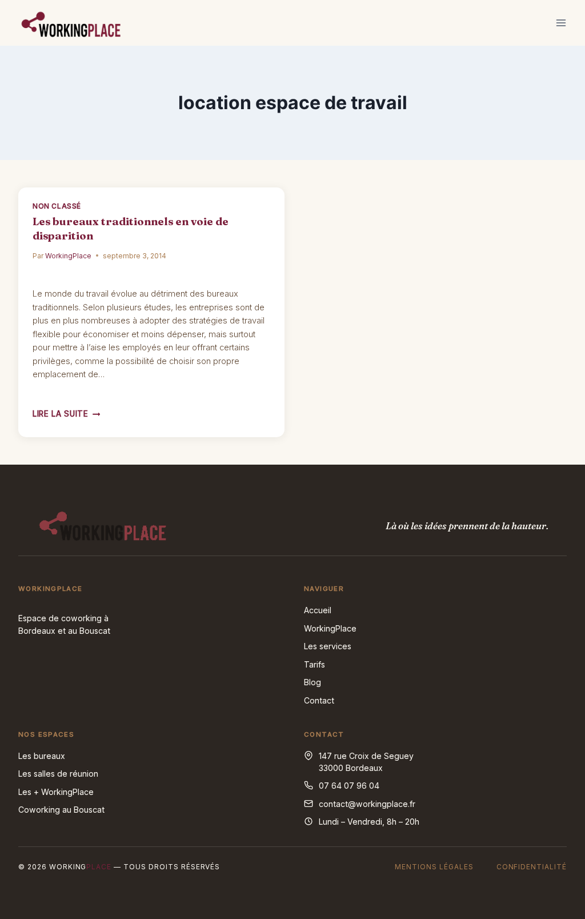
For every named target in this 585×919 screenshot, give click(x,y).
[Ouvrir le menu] (560, 22)
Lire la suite (66, 413)
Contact (319, 700)
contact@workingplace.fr (367, 804)
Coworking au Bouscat (61, 809)
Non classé (57, 206)
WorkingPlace (68, 255)
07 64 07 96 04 (349, 785)
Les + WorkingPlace (56, 792)
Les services (327, 646)
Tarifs (314, 664)
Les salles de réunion (58, 773)
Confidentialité (531, 866)
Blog (312, 682)
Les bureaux (41, 756)
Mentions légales (434, 866)
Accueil (317, 610)
